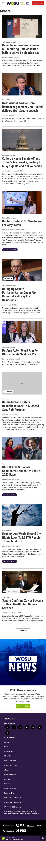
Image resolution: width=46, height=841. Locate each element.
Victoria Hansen (7, 546)
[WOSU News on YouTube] (23, 662)
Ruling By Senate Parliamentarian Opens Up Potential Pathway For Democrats (19, 294)
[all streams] (43, 838)
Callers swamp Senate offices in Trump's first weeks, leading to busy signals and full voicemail (22, 162)
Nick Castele (6, 414)
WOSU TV (7, 756)
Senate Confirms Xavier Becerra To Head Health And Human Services (22, 604)
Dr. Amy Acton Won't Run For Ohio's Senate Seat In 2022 (20, 352)
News (3, 464)
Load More (23, 631)
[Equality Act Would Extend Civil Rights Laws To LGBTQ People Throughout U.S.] (22, 515)
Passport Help (9, 793)
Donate (39, 3)
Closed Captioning (10, 788)
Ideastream (5, 399)
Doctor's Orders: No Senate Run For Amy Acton (22, 223)
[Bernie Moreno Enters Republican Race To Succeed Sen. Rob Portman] (22, 383)
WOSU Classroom (10, 761)
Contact (7, 784)
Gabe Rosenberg (7, 359)
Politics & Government (9, 42)
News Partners (6, 530)
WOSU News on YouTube (23, 690)
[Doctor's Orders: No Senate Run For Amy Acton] (22, 202)
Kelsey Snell (5, 305)
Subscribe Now (23, 706)
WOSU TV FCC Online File (12, 807)
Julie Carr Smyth (7, 171)
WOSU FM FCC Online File (12, 798)
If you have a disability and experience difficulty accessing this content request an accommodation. (21, 812)
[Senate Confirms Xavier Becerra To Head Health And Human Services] (22, 582)
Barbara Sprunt (6, 613)
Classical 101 (8, 751)
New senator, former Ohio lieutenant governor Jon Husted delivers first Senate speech (22, 106)
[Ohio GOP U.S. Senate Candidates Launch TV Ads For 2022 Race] (22, 448)
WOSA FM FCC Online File (12, 802)
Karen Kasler (6, 57)
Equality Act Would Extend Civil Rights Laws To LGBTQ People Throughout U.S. (22, 537)
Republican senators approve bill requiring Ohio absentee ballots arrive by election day (20, 49)
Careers (7, 779)
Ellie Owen (5, 115)
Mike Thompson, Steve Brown (11, 230)
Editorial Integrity (10, 774)
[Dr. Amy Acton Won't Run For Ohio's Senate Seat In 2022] (22, 332)
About (6, 770)
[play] (3, 838)
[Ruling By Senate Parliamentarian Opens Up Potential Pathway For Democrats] (22, 270)
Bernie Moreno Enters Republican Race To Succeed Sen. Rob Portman (20, 406)
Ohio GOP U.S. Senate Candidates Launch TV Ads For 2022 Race (22, 471)
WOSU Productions (10, 765)
